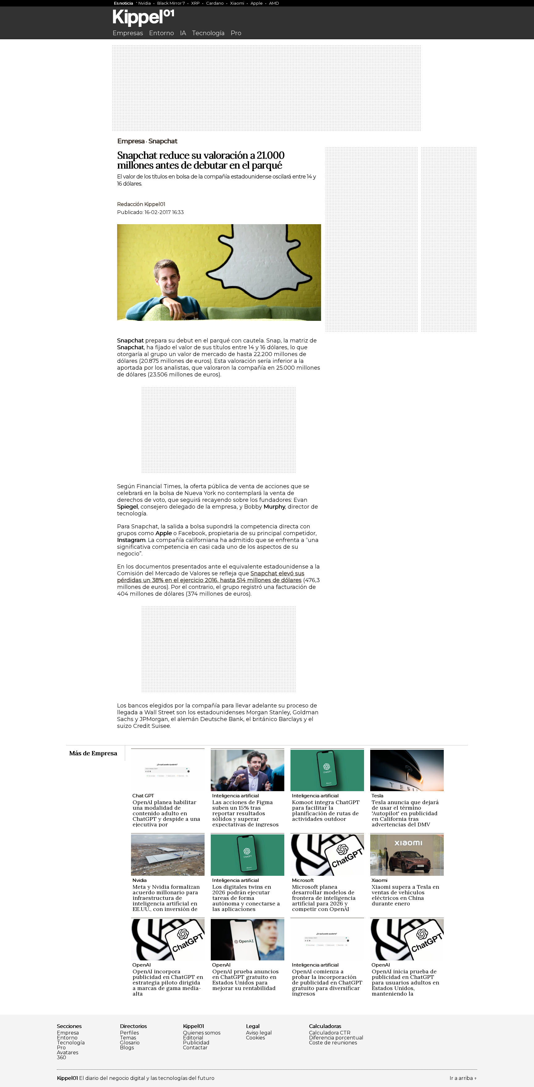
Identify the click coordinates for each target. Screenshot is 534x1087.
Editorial (193, 1037)
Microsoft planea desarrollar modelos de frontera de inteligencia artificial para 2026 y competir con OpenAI (324, 898)
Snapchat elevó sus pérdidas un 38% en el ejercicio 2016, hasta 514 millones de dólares (210, 577)
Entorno (161, 33)
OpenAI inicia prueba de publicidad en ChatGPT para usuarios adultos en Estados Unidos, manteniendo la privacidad (405, 985)
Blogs (127, 1047)
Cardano (215, 3)
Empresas (127, 33)
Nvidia (144, 3)
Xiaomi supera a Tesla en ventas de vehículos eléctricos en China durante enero (405, 895)
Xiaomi (237, 3)
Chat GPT (143, 796)
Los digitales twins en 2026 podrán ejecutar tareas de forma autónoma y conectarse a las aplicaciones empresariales (246, 900)
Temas (128, 1037)
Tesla (377, 796)
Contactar (195, 1047)
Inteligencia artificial (235, 796)
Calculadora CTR (329, 1032)
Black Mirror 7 (171, 3)
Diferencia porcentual (336, 1037)
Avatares (67, 1052)
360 (61, 1057)
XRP (195, 3)
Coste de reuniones (333, 1042)
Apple (257, 3)
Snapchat (162, 141)
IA (183, 33)
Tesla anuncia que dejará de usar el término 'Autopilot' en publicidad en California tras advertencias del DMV (405, 813)
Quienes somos (201, 1032)
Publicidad (196, 1042)
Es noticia (123, 3)
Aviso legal (259, 1032)
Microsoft (303, 880)
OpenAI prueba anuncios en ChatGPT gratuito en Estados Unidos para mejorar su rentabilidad (245, 980)
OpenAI (141, 965)
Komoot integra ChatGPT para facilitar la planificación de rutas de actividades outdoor (326, 810)
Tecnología (208, 33)
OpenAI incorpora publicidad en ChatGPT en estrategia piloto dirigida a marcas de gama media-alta (168, 982)
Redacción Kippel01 (141, 204)
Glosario (130, 1042)
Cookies (255, 1037)
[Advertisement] (267, 88)
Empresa (131, 141)
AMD (274, 3)
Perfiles (129, 1032)
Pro (236, 33)
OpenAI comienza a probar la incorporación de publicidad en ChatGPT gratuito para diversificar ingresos (327, 982)
